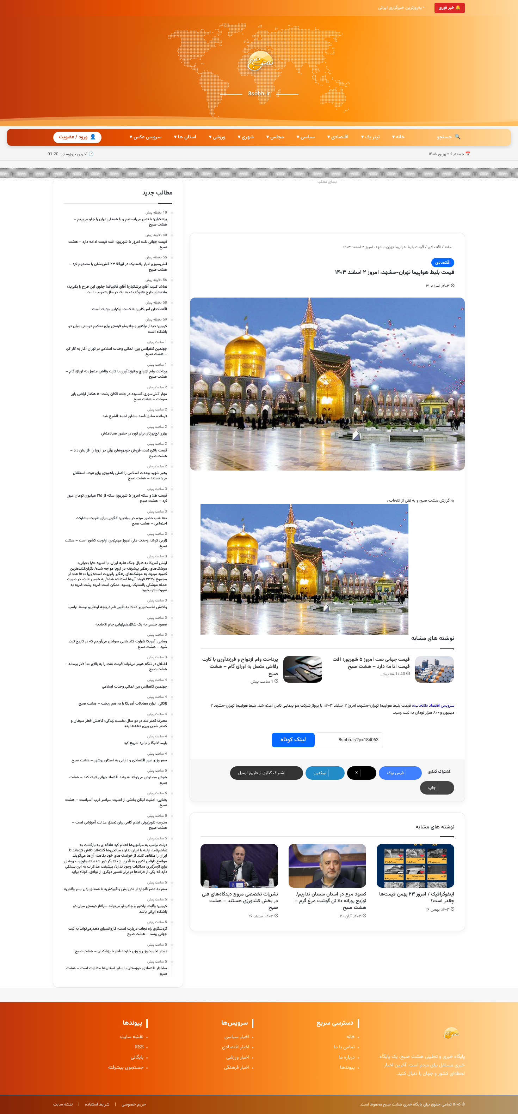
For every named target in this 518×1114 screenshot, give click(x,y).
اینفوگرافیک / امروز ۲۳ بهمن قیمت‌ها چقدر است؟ (416, 898)
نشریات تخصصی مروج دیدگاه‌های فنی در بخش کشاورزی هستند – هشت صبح (240, 901)
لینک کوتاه (293, 739)
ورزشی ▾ (217, 137)
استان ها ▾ (185, 137)
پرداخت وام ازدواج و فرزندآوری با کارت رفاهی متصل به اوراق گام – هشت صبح (240, 667)
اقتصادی (434, 247)
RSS (139, 1047)
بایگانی (137, 1057)
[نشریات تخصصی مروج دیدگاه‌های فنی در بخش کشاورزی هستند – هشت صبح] (239, 866)
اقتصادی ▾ (338, 137)
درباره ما (347, 1057)
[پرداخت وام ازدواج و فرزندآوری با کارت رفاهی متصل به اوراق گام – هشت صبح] (302, 669)
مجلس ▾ (275, 137)
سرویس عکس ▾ (145, 137)
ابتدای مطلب (327, 182)
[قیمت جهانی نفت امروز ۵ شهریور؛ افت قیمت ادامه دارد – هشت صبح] (434, 669)
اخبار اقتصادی (235, 1047)
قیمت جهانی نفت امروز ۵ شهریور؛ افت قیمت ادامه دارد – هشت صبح (371, 663)
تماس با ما (344, 1047)
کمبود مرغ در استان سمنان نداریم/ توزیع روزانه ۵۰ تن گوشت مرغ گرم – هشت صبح (330, 901)
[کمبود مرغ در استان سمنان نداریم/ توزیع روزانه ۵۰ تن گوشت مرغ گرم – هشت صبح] (327, 866)
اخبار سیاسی (236, 1037)
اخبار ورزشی (237, 1057)
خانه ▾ (398, 137)
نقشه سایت (131, 1037)
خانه (448, 247)
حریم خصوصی (134, 1104)
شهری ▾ (246, 137)
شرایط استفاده (97, 1104)
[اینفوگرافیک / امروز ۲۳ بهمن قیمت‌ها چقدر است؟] (415, 866)
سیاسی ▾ (306, 137)
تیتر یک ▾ (370, 137)
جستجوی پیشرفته (125, 1068)
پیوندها (347, 1068)
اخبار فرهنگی (236, 1068)
